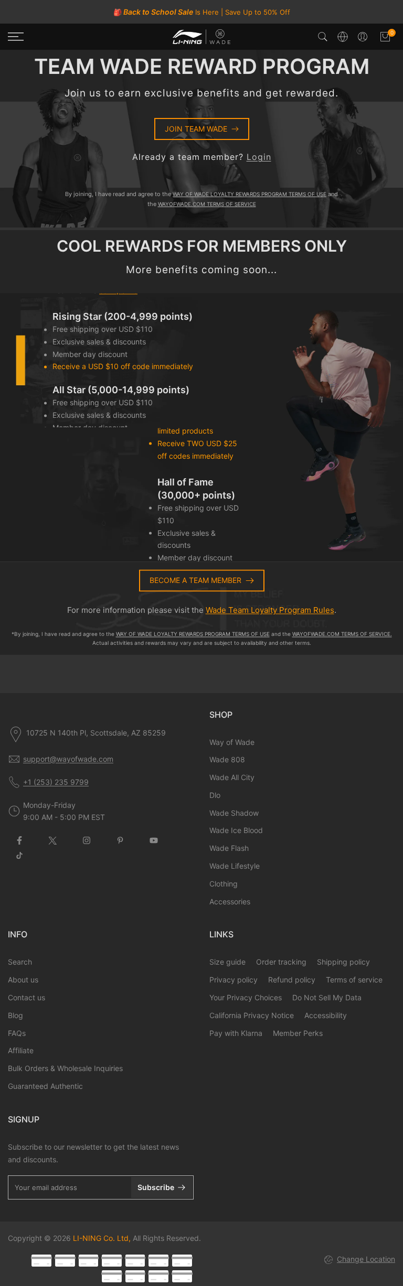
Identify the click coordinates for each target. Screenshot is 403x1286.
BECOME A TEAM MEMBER (195, 580)
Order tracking (281, 961)
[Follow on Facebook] (19, 840)
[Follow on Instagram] (86, 840)
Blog (15, 1015)
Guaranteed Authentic (45, 1086)
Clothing (223, 883)
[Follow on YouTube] (153, 840)
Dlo (214, 795)
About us (23, 979)
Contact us (26, 997)
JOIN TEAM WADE (196, 128)
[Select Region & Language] (342, 36)
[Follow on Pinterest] (120, 840)
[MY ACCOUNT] (362, 36)
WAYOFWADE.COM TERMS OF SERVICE (207, 204)
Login (259, 157)
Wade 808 (227, 759)
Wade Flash (229, 848)
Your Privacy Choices (245, 997)
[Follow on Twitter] (53, 840)
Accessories (229, 901)
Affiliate (21, 1050)
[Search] (322, 36)
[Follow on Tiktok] (19, 855)
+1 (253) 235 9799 (56, 781)
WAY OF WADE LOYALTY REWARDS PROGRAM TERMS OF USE (249, 194)
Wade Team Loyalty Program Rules (270, 610)
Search (20, 961)
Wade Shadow (234, 812)
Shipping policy (343, 961)
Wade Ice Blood (236, 830)
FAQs (17, 1033)
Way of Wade (231, 742)
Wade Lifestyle (234, 865)
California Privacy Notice (251, 1015)
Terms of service (354, 979)
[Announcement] (201, 12)
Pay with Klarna (235, 1033)
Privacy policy (233, 979)
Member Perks (298, 1033)
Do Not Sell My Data (327, 997)
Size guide (227, 961)
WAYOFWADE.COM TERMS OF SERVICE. (342, 634)
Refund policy (291, 979)
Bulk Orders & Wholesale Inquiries (65, 1068)
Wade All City (231, 777)
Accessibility (325, 1015)
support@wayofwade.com (68, 758)
